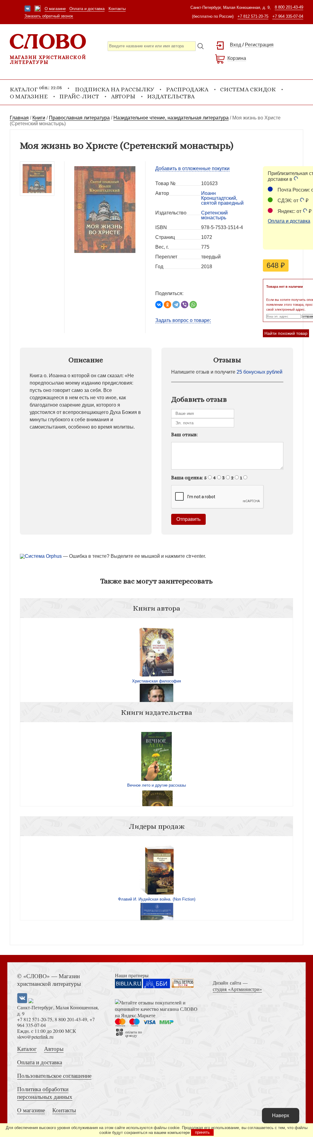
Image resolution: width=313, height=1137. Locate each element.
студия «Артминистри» (237, 989)
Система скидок (248, 89)
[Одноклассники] (167, 304)
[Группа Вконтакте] (27, 9)
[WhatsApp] (193, 304)
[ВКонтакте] (159, 304)
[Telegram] (176, 304)
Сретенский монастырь (214, 215)
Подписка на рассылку (114, 89)
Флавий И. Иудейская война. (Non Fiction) (156, 899)
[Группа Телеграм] (38, 9)
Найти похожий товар (285, 333)
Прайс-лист (79, 96)
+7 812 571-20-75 (253, 16)
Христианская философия (156, 681)
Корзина (236, 58)
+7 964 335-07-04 (287, 16)
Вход (235, 44)
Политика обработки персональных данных (44, 1092)
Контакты (117, 8)
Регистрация (259, 44)
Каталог (27, 1048)
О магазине (55, 8)
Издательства (171, 96)
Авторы (123, 96)
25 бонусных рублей (259, 372)
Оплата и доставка (87, 8)
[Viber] (184, 304)
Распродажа (187, 89)
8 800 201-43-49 (289, 7)
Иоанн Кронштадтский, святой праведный (222, 198)
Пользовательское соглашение (54, 1075)
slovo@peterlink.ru (35, 1036)
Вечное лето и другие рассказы (156, 785)
